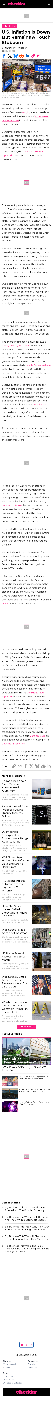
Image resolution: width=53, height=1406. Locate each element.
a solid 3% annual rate (39, 365)
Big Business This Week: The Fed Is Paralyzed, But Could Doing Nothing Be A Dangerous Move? (27, 1249)
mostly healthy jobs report (16, 345)
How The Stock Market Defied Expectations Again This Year (14, 911)
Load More (26, 1026)
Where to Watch (9, 1364)
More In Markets (12, 776)
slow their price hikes (13, 743)
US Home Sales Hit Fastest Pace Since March (14, 956)
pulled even (39, 404)
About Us (7, 1367)
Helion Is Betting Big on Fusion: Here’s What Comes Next (34, 1103)
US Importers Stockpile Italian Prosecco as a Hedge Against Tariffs (15, 836)
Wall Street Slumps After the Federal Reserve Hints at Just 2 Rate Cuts (15, 981)
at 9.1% (5, 603)
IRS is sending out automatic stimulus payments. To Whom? (14, 885)
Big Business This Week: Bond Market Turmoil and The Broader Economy (25, 1209)
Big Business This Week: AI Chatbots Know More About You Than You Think (26, 1237)
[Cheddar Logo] (16, 4)
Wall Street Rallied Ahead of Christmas (14, 931)
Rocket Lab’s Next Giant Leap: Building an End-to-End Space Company (35, 1090)
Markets (9, 26)
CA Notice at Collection (12, 1383)
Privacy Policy (9, 1376)
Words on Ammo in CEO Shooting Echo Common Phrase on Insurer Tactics (15, 1007)
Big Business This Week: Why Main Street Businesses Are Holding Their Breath (28, 1228)
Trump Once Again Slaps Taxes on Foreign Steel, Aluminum (14, 785)
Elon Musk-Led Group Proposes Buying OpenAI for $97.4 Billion (15, 811)
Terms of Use (8, 1379)
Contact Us (32, 1367)
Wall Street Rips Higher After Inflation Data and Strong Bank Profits (15, 862)
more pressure (37, 736)
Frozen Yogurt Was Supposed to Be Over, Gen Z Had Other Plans (33, 1078)
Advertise (32, 1364)
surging (26, 112)
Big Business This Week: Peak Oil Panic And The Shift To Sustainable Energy (26, 1218)
